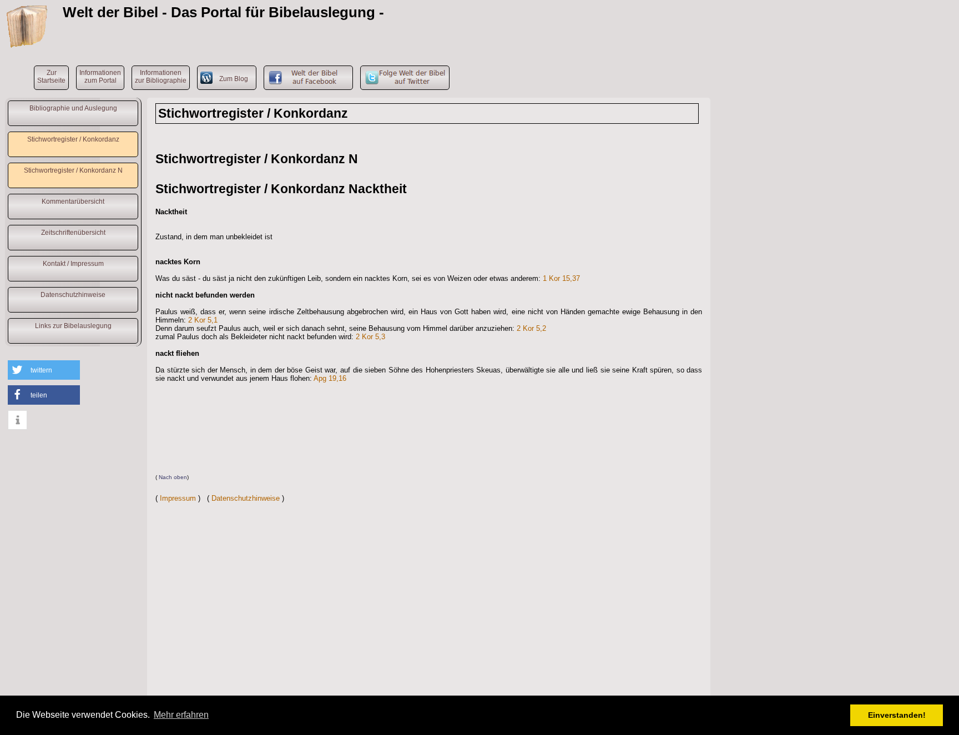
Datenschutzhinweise (73, 295)
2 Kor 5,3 (370, 337)
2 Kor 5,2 (531, 328)
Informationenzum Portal (100, 76)
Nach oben (173, 477)
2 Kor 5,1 (203, 320)
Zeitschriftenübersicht (73, 232)
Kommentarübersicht (73, 201)
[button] (44, 370)
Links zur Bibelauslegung (73, 326)
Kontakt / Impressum (73, 264)
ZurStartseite (51, 76)
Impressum (178, 498)
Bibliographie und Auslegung (73, 108)
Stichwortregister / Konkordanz (73, 139)
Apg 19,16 (330, 378)
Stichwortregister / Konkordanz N (73, 170)
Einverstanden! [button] (897, 715)
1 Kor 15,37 (561, 278)
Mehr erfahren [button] (181, 714)
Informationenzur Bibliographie (160, 76)
